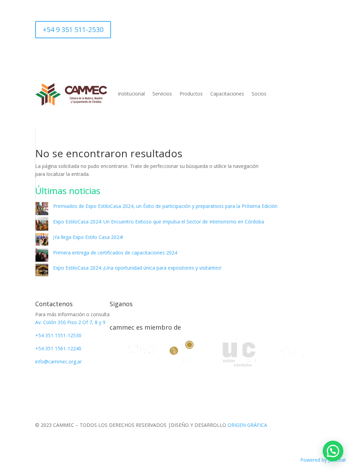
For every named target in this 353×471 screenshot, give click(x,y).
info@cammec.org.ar (58, 361)
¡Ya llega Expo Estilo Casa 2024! (88, 237)
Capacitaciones (227, 93)
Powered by (323, 460)
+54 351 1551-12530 (58, 335)
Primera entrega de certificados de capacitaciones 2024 (115, 252)
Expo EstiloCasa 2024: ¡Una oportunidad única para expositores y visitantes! (137, 267)
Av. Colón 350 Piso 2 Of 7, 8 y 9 (70, 322)
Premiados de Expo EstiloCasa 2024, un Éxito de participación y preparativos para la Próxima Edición (165, 206)
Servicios (162, 93)
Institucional (131, 93)
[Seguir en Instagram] (116, 26)
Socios (259, 93)
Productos (191, 93)
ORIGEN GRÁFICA (247, 425)
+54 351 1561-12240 (58, 348)
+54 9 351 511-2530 (73, 29)
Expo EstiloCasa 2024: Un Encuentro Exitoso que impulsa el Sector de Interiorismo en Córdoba (158, 221)
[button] (333, 451)
